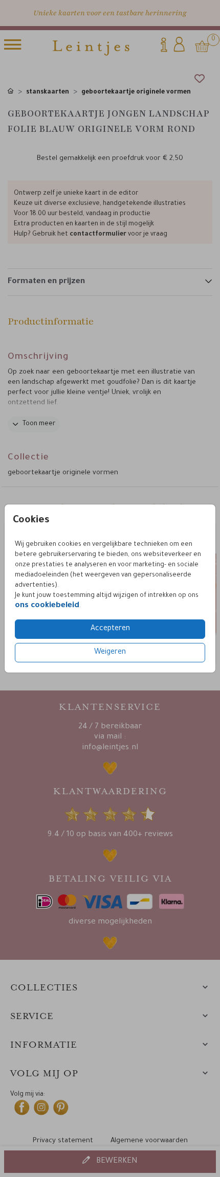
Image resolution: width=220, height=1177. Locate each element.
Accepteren (110, 629)
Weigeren (110, 653)
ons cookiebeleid (47, 606)
